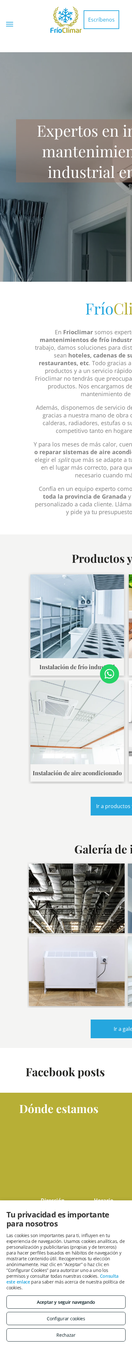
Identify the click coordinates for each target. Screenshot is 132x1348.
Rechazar (66, 1335)
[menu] (9, 24)
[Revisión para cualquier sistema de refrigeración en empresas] (77, 898)
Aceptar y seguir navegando (66, 1302)
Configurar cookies (66, 1318)
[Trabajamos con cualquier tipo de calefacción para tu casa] (77, 971)
